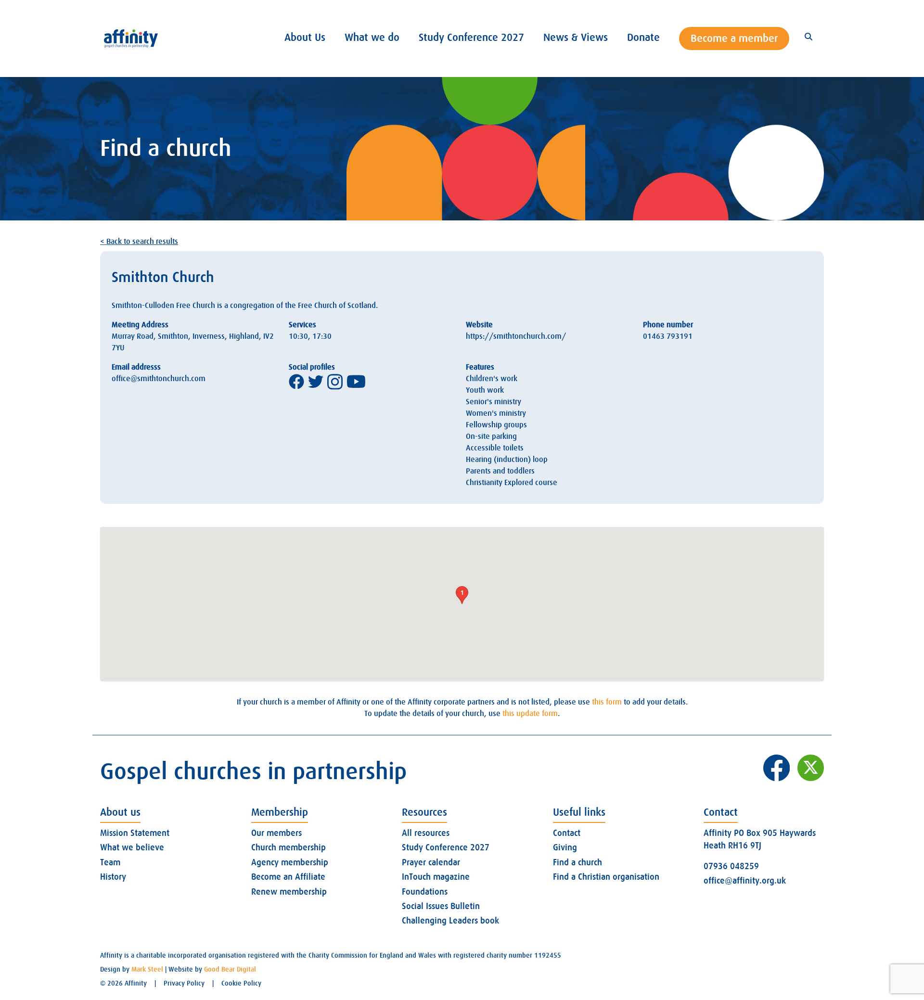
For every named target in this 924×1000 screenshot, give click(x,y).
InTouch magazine (436, 877)
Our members (276, 833)
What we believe (132, 847)
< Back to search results (139, 241)
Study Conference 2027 (445, 847)
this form (607, 702)
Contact (566, 833)
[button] (462, 595)
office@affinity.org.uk (745, 880)
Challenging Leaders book (450, 920)
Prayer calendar (431, 862)
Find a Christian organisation (606, 877)
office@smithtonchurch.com (158, 378)
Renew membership (289, 892)
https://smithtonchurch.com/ (516, 336)
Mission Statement (134, 833)
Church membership (288, 847)
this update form (530, 713)
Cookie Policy (241, 983)
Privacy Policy (184, 983)
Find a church (577, 862)
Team (110, 862)
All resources (425, 833)
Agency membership (289, 862)
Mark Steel (147, 969)
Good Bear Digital (230, 969)
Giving (565, 847)
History (113, 877)
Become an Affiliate (288, 877)
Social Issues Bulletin (441, 906)
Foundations (425, 892)
